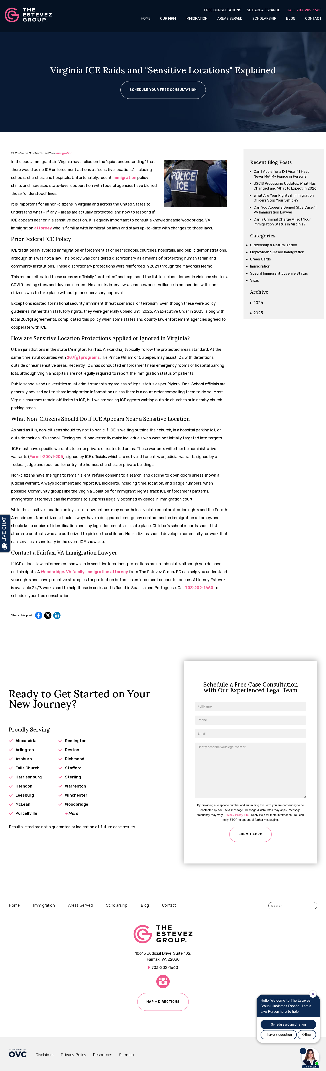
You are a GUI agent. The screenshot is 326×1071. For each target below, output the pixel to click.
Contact (313, 18)
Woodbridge (76, 804)
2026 (256, 302)
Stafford (73, 768)
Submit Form (250, 834)
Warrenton (75, 786)
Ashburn (24, 759)
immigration (124, 177)
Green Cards (260, 259)
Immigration (197, 18)
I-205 (58, 456)
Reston (72, 749)
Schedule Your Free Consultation (163, 90)
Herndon (24, 786)
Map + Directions (163, 1002)
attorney (42, 228)
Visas (254, 280)
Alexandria (26, 740)
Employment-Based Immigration (277, 252)
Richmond (74, 759)
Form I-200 (40, 456)
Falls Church (27, 768)
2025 (256, 312)
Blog (290, 18)
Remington (75, 740)
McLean (23, 804)
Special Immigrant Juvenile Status (279, 273)
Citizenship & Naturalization (273, 245)
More (71, 813)
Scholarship (264, 18)
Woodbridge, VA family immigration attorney (84, 571)
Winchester (76, 795)
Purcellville (26, 813)
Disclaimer (44, 1054)
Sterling (73, 777)
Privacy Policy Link (236, 815)
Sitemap (126, 1054)
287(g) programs (83, 357)
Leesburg (25, 795)
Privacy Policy (73, 1054)
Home (145, 18)
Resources (102, 1054)
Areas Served (230, 18)
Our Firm (168, 18)
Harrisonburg (29, 777)
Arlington (25, 749)
